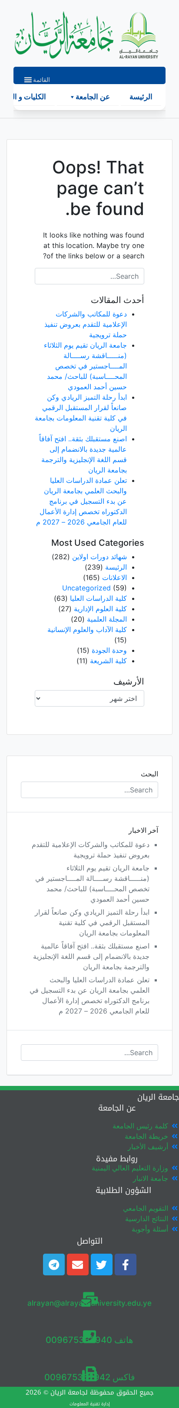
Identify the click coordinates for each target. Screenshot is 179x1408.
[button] (41, 79)
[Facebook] (125, 1264)
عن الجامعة (93, 97)
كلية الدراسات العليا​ (98, 598)
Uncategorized (86, 587)
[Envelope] (78, 1264)
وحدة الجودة (109, 650)
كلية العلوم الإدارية (100, 608)
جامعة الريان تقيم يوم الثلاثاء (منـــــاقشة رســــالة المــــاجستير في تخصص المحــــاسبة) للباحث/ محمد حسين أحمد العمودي (85, 366)
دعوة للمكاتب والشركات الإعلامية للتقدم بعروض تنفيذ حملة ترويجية (85, 324)
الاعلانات (114, 577)
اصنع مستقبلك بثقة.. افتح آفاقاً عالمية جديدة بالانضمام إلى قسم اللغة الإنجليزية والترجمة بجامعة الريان (91, 956)
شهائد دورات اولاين (99, 556)
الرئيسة (140, 97)
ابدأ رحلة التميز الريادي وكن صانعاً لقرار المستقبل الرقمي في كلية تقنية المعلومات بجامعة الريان (92, 922)
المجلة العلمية (107, 619)
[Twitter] (102, 1264)
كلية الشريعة (108, 660)
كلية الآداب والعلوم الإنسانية (87, 629)
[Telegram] (54, 1264)
